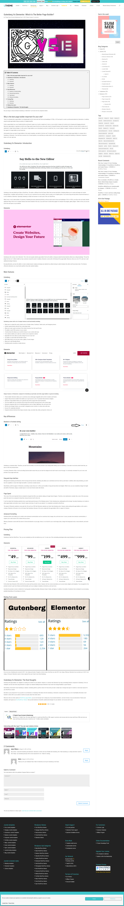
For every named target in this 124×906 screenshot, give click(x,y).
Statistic (111, 153)
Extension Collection (106, 56)
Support (41, 5)
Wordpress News (105, 109)
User (100, 156)
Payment (101, 146)
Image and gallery (103, 133)
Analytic (101, 118)
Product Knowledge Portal (103, 843)
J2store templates (9, 868)
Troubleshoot (102, 91)
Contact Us (64, 5)
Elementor (107, 104)
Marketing (109, 138)
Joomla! (17, 5)
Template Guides (105, 84)
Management (102, 138)
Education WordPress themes (42, 856)
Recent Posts (13, 711)
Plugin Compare (29, 17)
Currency (106, 123)
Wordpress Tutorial (106, 111)
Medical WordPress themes (41, 873)
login (113, 135)
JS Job (98, 5)
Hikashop (76, 5)
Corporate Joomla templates (11, 837)
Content (101, 123)
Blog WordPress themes (40, 848)
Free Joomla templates (10, 827)
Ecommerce (108, 125)
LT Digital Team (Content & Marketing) (12, 17)
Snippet (100, 153)
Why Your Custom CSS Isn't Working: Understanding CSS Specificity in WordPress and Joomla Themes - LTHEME (109, 165)
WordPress (24, 5)
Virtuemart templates (9, 866)
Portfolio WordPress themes (41, 876)
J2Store (91, 5)
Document (101, 125)
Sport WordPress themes (41, 883)
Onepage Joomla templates (11, 830)
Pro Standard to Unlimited (103, 854)
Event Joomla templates (10, 845)
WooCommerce (106, 156)
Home (11, 5)
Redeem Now (95, 1)
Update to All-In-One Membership (104, 856)
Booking (117, 118)
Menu (100, 140)
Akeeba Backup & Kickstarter (109, 5)
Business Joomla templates (11, 835)
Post (109, 146)
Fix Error (112, 128)
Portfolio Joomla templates (11, 840)
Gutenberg (7, 148)
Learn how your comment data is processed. (32, 810)
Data (112, 123)
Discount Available (70, 881)
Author (6, 711)
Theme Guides (105, 106)
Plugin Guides (105, 101)
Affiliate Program (70, 879)
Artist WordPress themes (41, 868)
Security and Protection (103, 148)
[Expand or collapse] (88, 72)
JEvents (103, 64)
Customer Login (54, 5)
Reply (86, 750)
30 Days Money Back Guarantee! (103, 872)
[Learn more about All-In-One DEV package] (109, 224)
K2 (70, 5)
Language (108, 135)
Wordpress (102, 94)
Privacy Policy (11, 903)
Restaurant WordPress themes (42, 861)
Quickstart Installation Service (73, 832)
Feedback (105, 128)
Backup (106, 118)
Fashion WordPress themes (41, 858)
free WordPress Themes (21, 699)
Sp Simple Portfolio (106, 81)
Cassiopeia (116, 120)
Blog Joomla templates (10, 852)
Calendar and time (107, 120)
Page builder (112, 143)
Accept (94, 898)
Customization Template (103, 177)
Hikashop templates (9, 863)
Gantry (106, 74)
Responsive (115, 146)
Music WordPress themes (41, 878)
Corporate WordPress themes (42, 871)
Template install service (71, 843)
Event (100, 128)
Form (110, 130)
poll (105, 146)
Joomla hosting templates (10, 850)
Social (106, 153)
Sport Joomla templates (10, 847)
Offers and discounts (103, 143)
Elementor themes (39, 837)
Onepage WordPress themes (41, 830)
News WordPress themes (41, 850)
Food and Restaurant (103, 130)
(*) (73, 859)
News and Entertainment (109, 140)
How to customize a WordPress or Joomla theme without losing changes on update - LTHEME (108, 181)
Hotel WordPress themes (41, 863)
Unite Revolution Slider (106, 86)
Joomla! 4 (104, 69)
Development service (71, 848)
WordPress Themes (102, 169)
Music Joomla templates (10, 842)
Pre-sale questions (70, 827)
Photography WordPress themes (42, 866)
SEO (111, 148)
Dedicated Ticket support (72, 830)
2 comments (36, 17)
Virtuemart (84, 5)
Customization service (71, 845)
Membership (33, 5)
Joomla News (105, 66)
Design (101, 49)
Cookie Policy (5, 903)
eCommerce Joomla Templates (12, 832)
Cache (100, 120)
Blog (47, 5)
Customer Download (101, 830)
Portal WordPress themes (41, 835)
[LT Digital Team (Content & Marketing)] (9, 717)
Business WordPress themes (41, 853)
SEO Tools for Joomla (111, 151)
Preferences (112, 898)
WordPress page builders (26, 697)
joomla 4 (110, 133)
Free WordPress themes (40, 827)
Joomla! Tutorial (105, 71)
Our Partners (69, 876)
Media (115, 138)
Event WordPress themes (41, 881)
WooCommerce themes (40, 832)
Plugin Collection (105, 96)
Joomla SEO (102, 135)
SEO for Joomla (102, 151)
